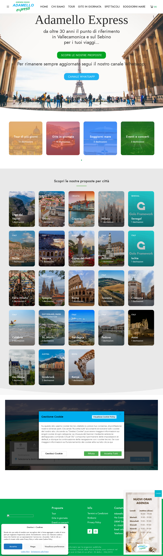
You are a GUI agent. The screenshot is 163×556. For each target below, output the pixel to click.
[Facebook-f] (89, 531)
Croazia (76, 219)
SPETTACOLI (112, 6)
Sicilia (15, 258)
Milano (105, 219)
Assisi (134, 337)
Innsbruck (48, 377)
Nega (32, 546)
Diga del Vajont (17, 217)
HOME (44, 6)
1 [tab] (81, 160)
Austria (45, 354)
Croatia (76, 196)
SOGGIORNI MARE (134, 6)
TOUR (71, 6)
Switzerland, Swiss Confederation (51, 315)
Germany (16, 354)
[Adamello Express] (23, 6)
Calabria (17, 337)
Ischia (134, 258)
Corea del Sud (81, 258)
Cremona (137, 298)
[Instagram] (95, 531)
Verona (46, 258)
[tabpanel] (25, 138)
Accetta (13, 546)
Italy (14, 196)
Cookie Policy (25, 552)
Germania (18, 377)
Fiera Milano (20, 298)
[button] (64, 527)
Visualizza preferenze (54, 546)
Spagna (47, 298)
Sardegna (78, 337)
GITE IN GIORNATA (89, 6)
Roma (75, 298)
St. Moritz (48, 337)
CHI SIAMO (58, 6)
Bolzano (106, 258)
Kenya (74, 354)
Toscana (106, 298)
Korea (74, 235)
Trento (46, 219)
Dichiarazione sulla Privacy (40, 552)
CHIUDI (158, 493)
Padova (106, 337)
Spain (44, 275)
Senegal (135, 196)
